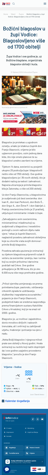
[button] (13, 3)
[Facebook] (33, 419)
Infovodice (28, 72)
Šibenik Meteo (39, 395)
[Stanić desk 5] (25, 131)
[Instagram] (38, 419)
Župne (35, 72)
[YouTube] (42, 419)
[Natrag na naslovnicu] (6, 3)
